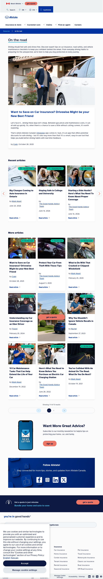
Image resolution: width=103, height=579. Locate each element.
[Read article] (19, 217)
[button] (3, 193)
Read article (13, 218)
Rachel (74, 329)
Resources (6, 31)
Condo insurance (60, 558)
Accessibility (73, 576)
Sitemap (82, 576)
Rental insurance (60, 565)
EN (34, 10)
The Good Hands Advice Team (49, 205)
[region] (24, 551)
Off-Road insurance (85, 569)
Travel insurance (84, 554)
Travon (14, 329)
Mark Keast (16, 201)
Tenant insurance (61, 561)
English (6, 558)
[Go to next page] (64, 410)
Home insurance (60, 554)
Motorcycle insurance (86, 558)
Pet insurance (83, 550)
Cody (14, 276)
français (14, 558)
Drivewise (41, 133)
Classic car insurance (86, 561)
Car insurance (59, 550)
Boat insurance (84, 565)
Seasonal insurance (61, 569)
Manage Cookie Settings (59, 576)
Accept (24, 563)
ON (23, 10)
